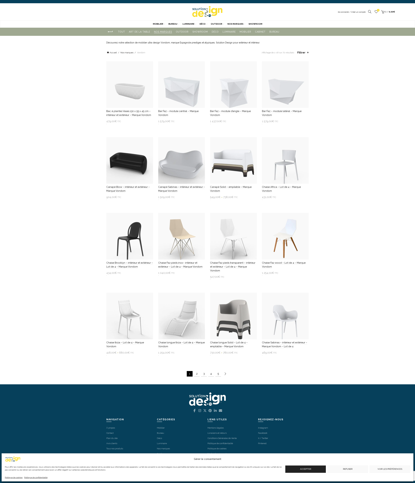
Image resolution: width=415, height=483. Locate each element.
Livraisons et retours (217, 433)
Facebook (262, 433)
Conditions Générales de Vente (222, 438)
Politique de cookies (14, 477)
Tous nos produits (114, 448)
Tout (121, 31)
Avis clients (111, 443)
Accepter (305, 469)
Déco (203, 24)
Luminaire (188, 24)
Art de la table (139, 31)
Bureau (172, 24)
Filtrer (301, 52)
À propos (110, 428)
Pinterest (262, 443)
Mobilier (158, 24)
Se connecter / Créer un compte (352, 12)
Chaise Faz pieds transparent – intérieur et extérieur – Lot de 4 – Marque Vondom (232, 266)
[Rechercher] (370, 11)
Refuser (348, 469)
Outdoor (216, 24)
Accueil (113, 52)
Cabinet (260, 31)
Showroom (255, 24)
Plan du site (112, 438)
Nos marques (235, 24)
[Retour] (110, 32)
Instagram (263, 428)
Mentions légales (216, 428)
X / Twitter (263, 438)
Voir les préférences (390, 469)
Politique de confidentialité (35, 477)
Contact (110, 433)
